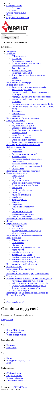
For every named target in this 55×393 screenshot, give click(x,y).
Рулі (13, 209)
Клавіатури (17, 197)
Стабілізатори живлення (23, 214)
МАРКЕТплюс (21, 387)
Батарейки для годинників (24, 128)
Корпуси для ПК (19, 199)
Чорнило (16, 116)
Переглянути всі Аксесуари (19, 82)
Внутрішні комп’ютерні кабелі (26, 154)
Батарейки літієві (19, 132)
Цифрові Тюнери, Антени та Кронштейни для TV (29, 278)
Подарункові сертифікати (18, 360)
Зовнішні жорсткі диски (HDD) (26, 247)
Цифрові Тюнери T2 (21, 290)
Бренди (9, 358)
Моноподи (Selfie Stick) (22, 73)
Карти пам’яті (18, 250)
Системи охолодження (22, 211)
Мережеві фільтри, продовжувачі (27, 166)
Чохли (14, 78)
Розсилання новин (14, 380)
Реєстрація (16, 8)
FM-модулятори (19, 56)
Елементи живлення (15, 121)
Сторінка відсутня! (15, 302)
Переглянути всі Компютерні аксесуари (24, 219)
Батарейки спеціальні (21, 135)
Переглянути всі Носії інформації (21, 264)
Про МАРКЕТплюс (15, 330)
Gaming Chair (18, 176)
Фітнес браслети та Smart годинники (28, 75)
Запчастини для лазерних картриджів (29, 87)
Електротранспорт (20, 66)
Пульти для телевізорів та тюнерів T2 (29, 285)
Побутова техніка (14, 266)
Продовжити (7, 319)
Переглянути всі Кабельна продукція (23, 171)
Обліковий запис (14, 373)
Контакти (10, 345)
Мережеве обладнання (16, 223)
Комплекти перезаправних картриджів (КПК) (32, 104)
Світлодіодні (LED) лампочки (20, 269)
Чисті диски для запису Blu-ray (26, 257)
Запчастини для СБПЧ (22, 89)
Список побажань (14, 378)
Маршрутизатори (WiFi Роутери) (26, 231)
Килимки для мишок (21, 195)
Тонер (14, 109)
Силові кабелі (18, 168)
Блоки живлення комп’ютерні (25, 185)
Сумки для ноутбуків (21, 216)
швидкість (16, 80)
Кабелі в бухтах (19, 156)
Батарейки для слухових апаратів (27, 130)
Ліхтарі (9, 221)
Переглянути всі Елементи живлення (23, 144)
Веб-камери (17, 187)
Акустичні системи (20, 180)
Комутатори (17, 228)
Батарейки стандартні (22, 137)
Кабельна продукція (15, 147)
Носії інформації (13, 238)
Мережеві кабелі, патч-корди (25, 164)
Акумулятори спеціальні (23, 123)
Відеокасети (17, 245)
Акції (8, 363)
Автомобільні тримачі (22, 61)
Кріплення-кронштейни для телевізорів (30, 283)
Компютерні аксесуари (16, 173)
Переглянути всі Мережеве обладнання (24, 235)
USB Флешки (18, 242)
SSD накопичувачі (20, 240)
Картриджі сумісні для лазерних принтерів (31, 97)
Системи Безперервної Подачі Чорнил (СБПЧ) (33, 106)
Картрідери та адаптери (22, 252)
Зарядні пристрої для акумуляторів (27, 142)
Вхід (14, 10)
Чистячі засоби (18, 113)
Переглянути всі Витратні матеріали (23, 118)
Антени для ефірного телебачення (27, 281)
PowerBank (17, 58)
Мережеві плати (19, 233)
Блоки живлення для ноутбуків (26, 183)
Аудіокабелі (17, 152)
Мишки (15, 202)
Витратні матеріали (15, 85)
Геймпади (16, 192)
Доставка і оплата (14, 332)
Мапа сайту (11, 348)
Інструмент (11, 51)
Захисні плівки (18, 68)
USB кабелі (17, 149)
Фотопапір (16, 111)
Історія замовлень (14, 375)
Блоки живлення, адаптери (24, 140)
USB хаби (16, 178)
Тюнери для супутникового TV (26, 288)
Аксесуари (11, 54)
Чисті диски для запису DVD (25, 262)
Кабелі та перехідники (22, 70)
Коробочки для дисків (22, 254)
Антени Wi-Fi (18, 226)
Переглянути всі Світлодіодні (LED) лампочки (27, 274)
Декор (14, 271)
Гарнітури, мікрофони (22, 190)
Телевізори (11, 276)
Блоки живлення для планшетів (26, 63)
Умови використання (16, 335)
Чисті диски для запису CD (24, 259)
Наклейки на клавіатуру (23, 207)
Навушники (17, 204)
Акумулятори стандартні (23, 125)
